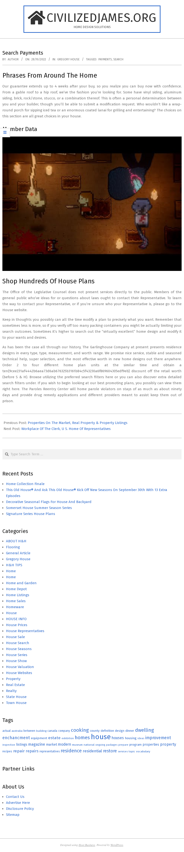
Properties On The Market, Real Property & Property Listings (77, 423)
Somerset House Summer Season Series (39, 508)
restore (110, 751)
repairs (32, 751)
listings (21, 744)
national (89, 744)
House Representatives (25, 631)
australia (17, 730)
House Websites (19, 673)
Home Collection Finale (25, 484)
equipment (39, 738)
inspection (8, 744)
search (118, 59)
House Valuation (20, 667)
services (123, 751)
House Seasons (19, 649)
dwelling (144, 730)
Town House (16, 703)
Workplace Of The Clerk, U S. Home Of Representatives (66, 429)
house (101, 737)
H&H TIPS (14, 565)
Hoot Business (87, 845)
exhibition (68, 738)
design (119, 730)
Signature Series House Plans (30, 514)
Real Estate (15, 685)
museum (77, 744)
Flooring (13, 547)
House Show (16, 661)
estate (54, 737)
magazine (36, 744)
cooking (80, 730)
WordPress (116, 845)
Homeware (15, 607)
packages (111, 744)
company (64, 730)
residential (92, 751)
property (168, 744)
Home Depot (16, 589)
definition (107, 730)
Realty (11, 691)
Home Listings (17, 595)
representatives (50, 751)
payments (105, 59)
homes (82, 738)
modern (64, 744)
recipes (7, 751)
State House (16, 697)
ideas (141, 738)
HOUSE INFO (16, 619)
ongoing (100, 744)
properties (151, 745)
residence (71, 751)
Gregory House (68, 59)
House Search (17, 643)
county (95, 731)
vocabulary (143, 751)
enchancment (16, 737)
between (29, 730)
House (11, 613)
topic (132, 751)
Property (13, 679)
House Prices (16, 625)
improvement (158, 737)
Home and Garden (21, 583)
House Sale (15, 637)
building (41, 730)
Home (11, 571)
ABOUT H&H (16, 541)
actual (6, 730)
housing (131, 738)
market (51, 745)
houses (118, 738)
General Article (18, 553)
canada (52, 730)
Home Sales (16, 601)
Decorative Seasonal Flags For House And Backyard (49, 502)
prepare (123, 744)
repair (19, 751)
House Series (16, 655)
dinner (129, 730)
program (135, 744)
